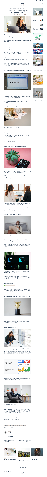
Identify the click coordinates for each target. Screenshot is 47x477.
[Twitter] (39, 0)
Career (11, 8)
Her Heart (39, 90)
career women (14, 425)
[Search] (42, 101)
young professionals (23, 425)
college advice (18, 425)
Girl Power (19, 459)
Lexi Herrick (11, 14)
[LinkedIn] (40, 0)
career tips (10, 425)
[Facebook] (8, 427)
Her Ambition (23, 8)
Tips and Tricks (33, 458)
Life (21, 459)
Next (41, 455)
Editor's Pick (14, 8)
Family (36, 90)
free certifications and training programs (18, 375)
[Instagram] (10, 436)
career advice (6, 425)
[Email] (12, 427)
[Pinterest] (36, 0)
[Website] (8, 436)
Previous (5, 455)
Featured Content (18, 8)
